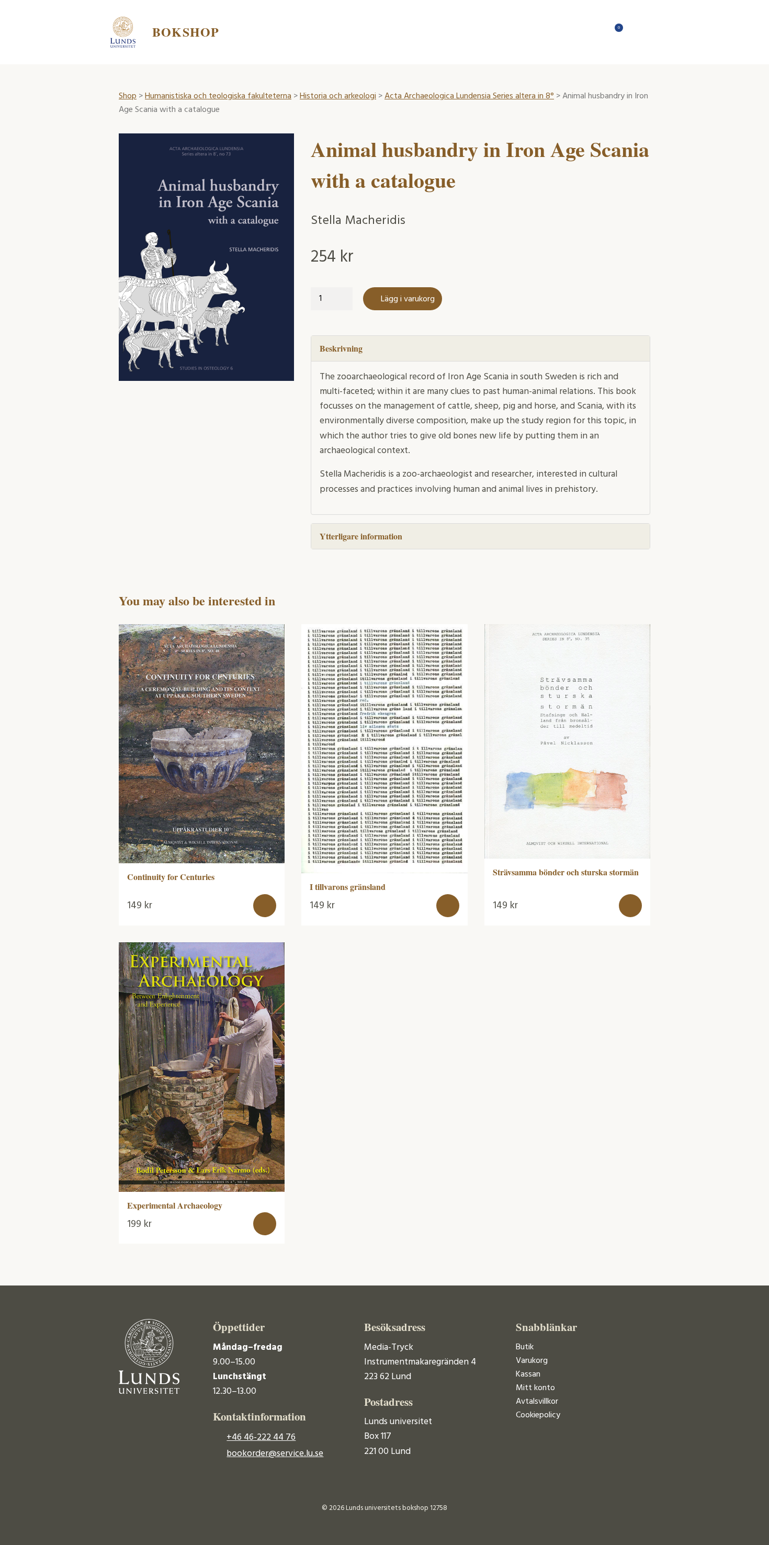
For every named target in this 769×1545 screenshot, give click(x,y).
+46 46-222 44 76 (261, 1437)
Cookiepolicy (538, 1415)
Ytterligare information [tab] (361, 536)
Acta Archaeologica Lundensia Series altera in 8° (469, 96)
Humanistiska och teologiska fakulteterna (218, 96)
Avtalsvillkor (537, 1401)
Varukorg (532, 1361)
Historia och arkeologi (338, 96)
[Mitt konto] (635, 31)
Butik (525, 1347)
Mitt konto (535, 1388)
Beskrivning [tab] (341, 348)
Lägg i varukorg (408, 299)
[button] (264, 905)
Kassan (528, 1374)
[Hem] (593, 31)
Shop (128, 96)
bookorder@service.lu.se (275, 1453)
